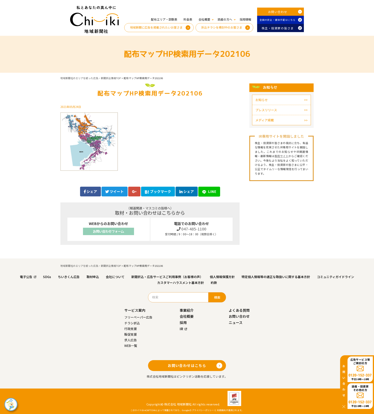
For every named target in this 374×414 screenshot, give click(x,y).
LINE (211, 191)
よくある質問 (239, 310)
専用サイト (281, 156)
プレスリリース (266, 110)
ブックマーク (160, 191)
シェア (91, 191)
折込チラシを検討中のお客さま (221, 27)
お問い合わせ (277, 12)
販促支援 (130, 334)
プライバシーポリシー (203, 410)
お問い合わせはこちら (187, 365)
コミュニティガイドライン (335, 276)
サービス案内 (134, 310)
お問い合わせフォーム (108, 231)
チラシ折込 (132, 323)
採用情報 (245, 19)
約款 (214, 282)
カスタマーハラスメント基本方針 (180, 282)
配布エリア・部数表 (164, 19)
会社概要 (187, 316)
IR (181, 328)
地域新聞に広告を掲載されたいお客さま (156, 27)
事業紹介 (187, 310)
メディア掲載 (264, 120)
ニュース (236, 322)
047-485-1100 (193, 229)
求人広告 (130, 340)
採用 (183, 322)
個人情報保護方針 (222, 276)
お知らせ (261, 99)
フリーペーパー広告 (138, 317)
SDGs (47, 276)
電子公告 (26, 276)
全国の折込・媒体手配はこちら (278, 19)
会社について (115, 276)
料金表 (187, 19)
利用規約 (221, 410)
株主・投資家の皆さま (278, 28)
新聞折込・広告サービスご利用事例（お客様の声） (167, 276)
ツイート (116, 191)
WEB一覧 (130, 345)
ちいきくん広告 (69, 276)
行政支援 (130, 328)
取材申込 (92, 276)
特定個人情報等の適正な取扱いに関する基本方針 (276, 276)
